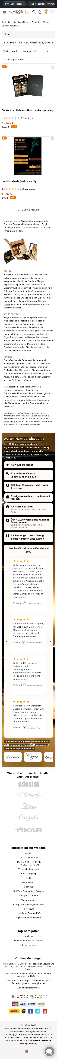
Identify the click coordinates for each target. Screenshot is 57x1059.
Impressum (28, 909)
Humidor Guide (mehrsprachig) (19, 181)
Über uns (28, 887)
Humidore (28, 936)
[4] (15, 118)
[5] (18, 118)
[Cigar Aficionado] (13, 757)
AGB (28, 878)
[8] (15, 189)
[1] (7, 118)
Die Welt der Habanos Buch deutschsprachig (27, 110)
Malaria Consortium (34, 1029)
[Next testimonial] (50, 641)
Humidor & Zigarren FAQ (28, 913)
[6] (12, 189)
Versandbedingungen (28, 869)
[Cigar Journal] (33, 757)
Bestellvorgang (28, 873)
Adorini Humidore (28, 945)
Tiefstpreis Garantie (28, 895)
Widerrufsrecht (28, 900)
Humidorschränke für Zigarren (28, 940)
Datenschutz (28, 882)
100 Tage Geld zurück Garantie (28, 891)
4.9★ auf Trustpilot (15, 4)
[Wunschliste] (52, 13)
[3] (12, 118)
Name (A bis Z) (30, 51)
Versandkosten (11, 421)
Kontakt (28, 853)
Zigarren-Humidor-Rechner (28, 918)
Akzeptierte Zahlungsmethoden (28, 904)
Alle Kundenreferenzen (28, 988)
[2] (9, 118)
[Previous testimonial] (6, 641)
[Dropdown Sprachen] (28, 1051)
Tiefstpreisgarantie (22, 506)
